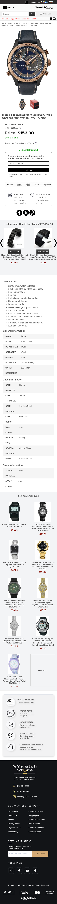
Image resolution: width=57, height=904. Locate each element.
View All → (42, 670)
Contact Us (12, 815)
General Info (13, 811)
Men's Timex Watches (24, 23)
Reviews (11, 819)
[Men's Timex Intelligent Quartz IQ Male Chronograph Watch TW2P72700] (28, 95)
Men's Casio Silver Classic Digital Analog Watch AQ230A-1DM (14, 564)
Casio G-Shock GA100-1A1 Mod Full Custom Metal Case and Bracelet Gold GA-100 (43, 565)
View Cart (47, 14)
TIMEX (11, 23)
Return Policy (34, 824)
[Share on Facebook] (19, 215)
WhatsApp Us (23, 791)
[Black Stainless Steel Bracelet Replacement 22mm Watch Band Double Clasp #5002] (14, 238)
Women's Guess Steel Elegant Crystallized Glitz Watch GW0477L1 (14, 641)
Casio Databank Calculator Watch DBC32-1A (14, 525)
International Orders (36, 819)
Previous (1, 243)
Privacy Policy (13, 824)
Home (3, 23)
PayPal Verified (14, 828)
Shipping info (33, 815)
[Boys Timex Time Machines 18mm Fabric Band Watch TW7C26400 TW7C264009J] (42, 512)
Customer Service (35, 811)
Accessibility (13, 832)
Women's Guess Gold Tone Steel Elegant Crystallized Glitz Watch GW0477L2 (42, 603)
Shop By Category (36, 828)
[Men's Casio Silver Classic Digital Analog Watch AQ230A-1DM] (14, 550)
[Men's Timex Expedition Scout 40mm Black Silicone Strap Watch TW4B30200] (14, 588)
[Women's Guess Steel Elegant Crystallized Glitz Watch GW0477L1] (14, 626)
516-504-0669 (23, 786)
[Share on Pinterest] (32, 215)
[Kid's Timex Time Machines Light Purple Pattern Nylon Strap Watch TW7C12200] (14, 664)
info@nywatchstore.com (27, 796)
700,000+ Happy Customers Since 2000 (18, 19)
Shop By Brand (34, 832)
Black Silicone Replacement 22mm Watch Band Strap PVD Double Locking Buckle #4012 (42, 257)
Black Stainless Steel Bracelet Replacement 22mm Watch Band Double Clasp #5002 (14, 257)
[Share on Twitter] (26, 215)
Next (55, 243)
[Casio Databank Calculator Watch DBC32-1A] (14, 512)
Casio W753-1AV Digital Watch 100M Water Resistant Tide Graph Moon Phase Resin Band (43, 642)
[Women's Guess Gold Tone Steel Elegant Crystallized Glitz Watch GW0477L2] (42, 588)
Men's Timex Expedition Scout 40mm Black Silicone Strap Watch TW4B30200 (14, 603)
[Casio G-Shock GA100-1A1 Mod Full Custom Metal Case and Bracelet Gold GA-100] (42, 550)
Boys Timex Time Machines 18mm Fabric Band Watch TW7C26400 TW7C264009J (43, 527)
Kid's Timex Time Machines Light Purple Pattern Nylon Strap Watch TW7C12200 (14, 680)
